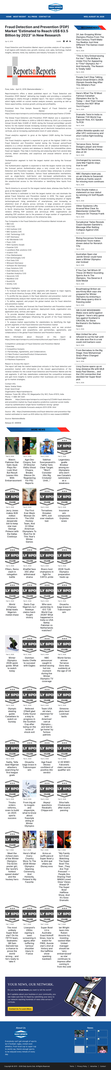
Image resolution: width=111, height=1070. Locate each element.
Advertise (93, 1066)
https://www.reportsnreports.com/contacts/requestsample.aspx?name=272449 (37, 113)
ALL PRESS (32, 17)
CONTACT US (44, 17)
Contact (103, 1066)
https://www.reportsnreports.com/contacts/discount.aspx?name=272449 (35, 339)
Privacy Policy (82, 1066)
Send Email (15, 389)
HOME (8, 17)
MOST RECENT (19, 17)
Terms (72, 1066)
